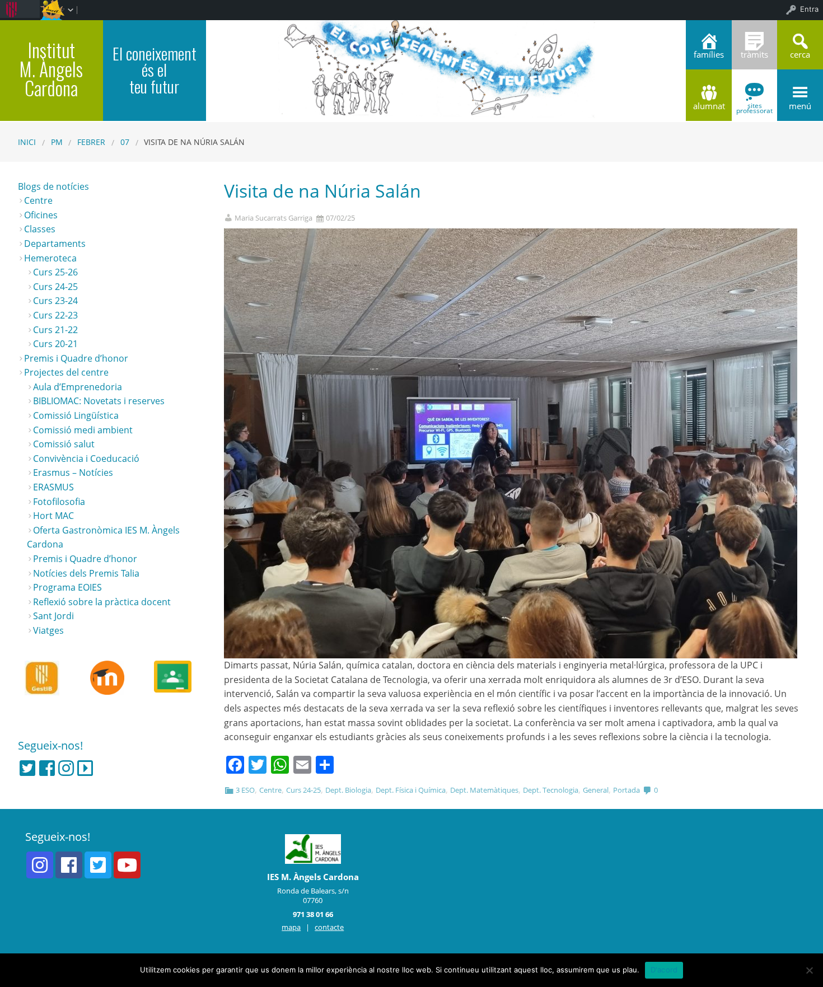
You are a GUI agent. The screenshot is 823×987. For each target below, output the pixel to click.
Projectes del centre (66, 372)
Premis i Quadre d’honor (76, 358)
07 (124, 142)
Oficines (41, 215)
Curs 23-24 (55, 300)
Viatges (48, 630)
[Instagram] (66, 768)
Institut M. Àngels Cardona (51, 69)
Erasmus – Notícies (73, 472)
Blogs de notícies (53, 186)
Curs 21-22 (55, 330)
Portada (626, 790)
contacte (329, 927)
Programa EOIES (67, 587)
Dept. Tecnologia (550, 790)
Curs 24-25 (303, 790)
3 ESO (245, 790)
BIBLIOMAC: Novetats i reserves (99, 401)
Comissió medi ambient (83, 430)
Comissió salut (64, 444)
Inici (27, 142)
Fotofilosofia (59, 501)
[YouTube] (127, 865)
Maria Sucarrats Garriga (273, 218)
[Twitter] (27, 768)
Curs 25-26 (55, 272)
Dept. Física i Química (411, 790)
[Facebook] (47, 768)
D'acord (664, 969)
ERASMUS (53, 487)
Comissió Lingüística (76, 415)
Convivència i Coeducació (86, 458)
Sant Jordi (53, 616)
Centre (270, 790)
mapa (291, 927)
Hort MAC (53, 515)
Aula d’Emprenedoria (77, 387)
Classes (39, 229)
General (596, 790)
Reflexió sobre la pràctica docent (102, 602)
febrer (91, 142)
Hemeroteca (50, 258)
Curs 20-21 (55, 344)
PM (57, 142)
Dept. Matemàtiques (484, 790)
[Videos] (85, 768)
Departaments (55, 243)
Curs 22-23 (55, 315)
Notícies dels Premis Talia (86, 573)
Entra (809, 8)
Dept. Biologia (348, 790)
